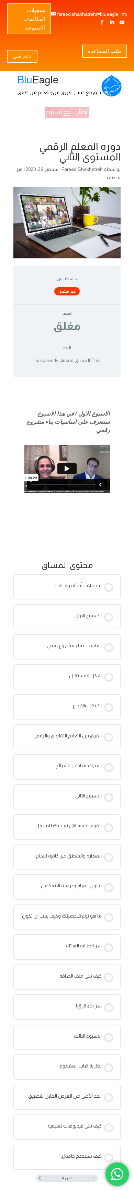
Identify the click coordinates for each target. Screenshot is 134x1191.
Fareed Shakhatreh (82, 169)
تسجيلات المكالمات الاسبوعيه (34, 19)
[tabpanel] (67, 466)
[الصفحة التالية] (40, 1178)
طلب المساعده (104, 50)
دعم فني (22, 55)
